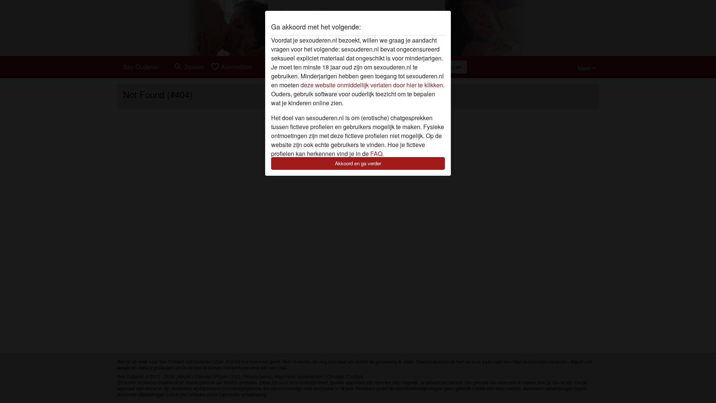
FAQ (376, 153)
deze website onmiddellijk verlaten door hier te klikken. (373, 85)
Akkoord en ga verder (358, 163)
